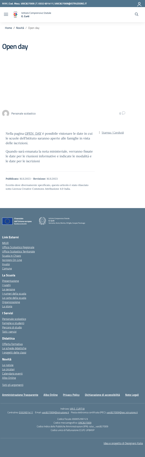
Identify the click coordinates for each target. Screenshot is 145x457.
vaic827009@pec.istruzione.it (122, 412)
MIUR (5, 243)
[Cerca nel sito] (136, 14)
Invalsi (6, 264)
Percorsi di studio (12, 327)
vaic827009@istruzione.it (55, 412)
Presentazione (10, 281)
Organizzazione (11, 302)
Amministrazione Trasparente (20, 395)
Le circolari (8, 369)
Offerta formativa (12, 344)
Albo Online (9, 378)
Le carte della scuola (14, 298)
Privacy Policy (71, 395)
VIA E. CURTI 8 (77, 408)
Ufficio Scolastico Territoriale (18, 251)
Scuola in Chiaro (11, 256)
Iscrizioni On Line (12, 260)
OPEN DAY (33, 133)
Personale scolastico (14, 319)
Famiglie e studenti (13, 323)
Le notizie (7, 365)
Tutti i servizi (9, 331)
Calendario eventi (12, 373)
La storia (7, 306)
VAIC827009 (84, 422)
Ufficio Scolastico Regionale (18, 247)
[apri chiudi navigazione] (6, 15)
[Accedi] (139, 4)
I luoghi (6, 285)
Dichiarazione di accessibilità (102, 395)
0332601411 (26, 412)
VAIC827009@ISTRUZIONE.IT (71, 3)
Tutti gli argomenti (12, 385)
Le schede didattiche (14, 348)
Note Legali (132, 395)
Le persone (8, 289)
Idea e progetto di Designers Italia (123, 443)
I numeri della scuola (14, 293)
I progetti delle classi (14, 352)
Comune (7, 268)
